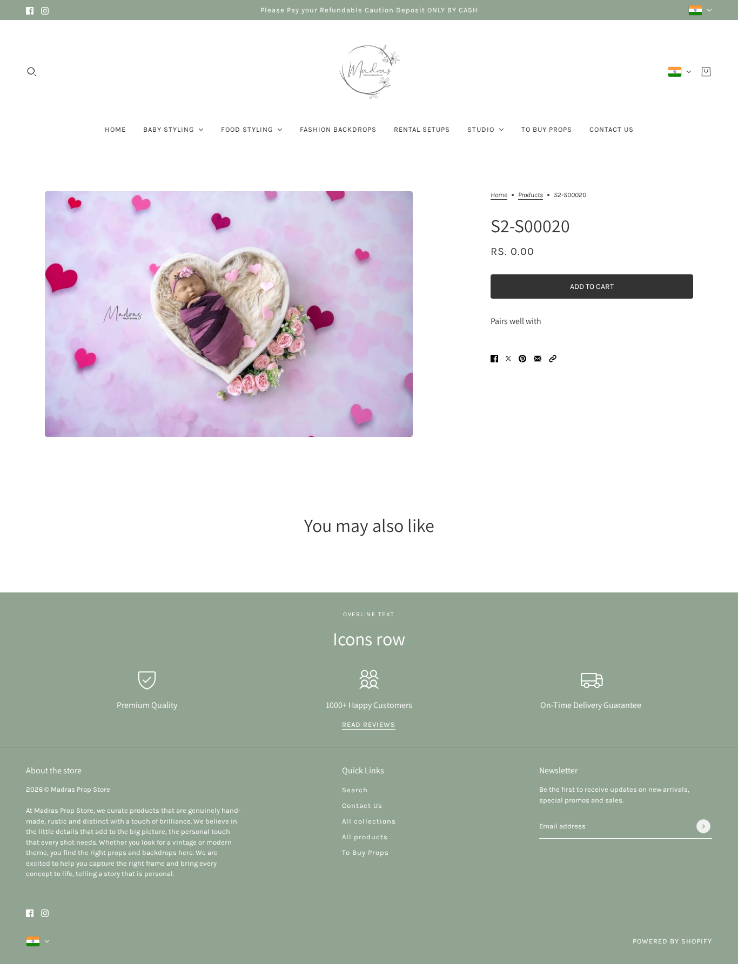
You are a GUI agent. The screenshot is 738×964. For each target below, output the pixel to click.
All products (365, 837)
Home (499, 195)
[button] (553, 358)
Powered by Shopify (672, 941)
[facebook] (30, 10)
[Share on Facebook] (494, 358)
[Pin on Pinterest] (522, 358)
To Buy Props (365, 852)
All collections (369, 821)
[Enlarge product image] (229, 313)
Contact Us (362, 805)
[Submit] (703, 826)
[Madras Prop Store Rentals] (369, 71)
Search (355, 790)
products (530, 195)
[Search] (32, 72)
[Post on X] (508, 358)
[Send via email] (537, 358)
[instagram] (45, 10)
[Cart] (706, 72)
